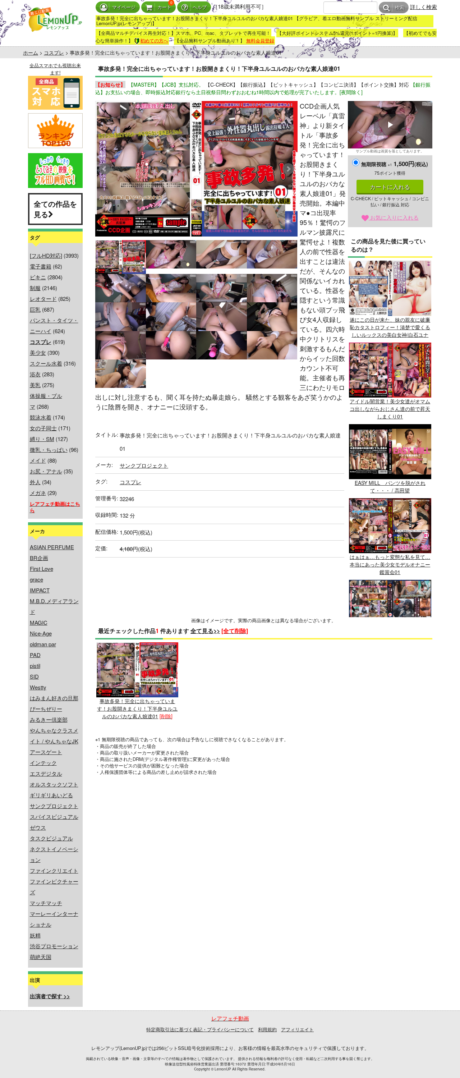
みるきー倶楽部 (49, 719)
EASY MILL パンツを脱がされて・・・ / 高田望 (390, 486)
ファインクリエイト (54, 870)
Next (288, 169)
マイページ (123, 7)
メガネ (38, 492)
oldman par (43, 644)
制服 (35, 288)
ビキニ (38, 277)
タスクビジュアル (51, 838)
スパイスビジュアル (54, 816)
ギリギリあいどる (51, 795)
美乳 (35, 385)
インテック (43, 762)
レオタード (43, 298)
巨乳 (35, 309)
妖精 (35, 935)
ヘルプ (200, 7)
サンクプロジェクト (54, 805)
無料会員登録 (260, 40)
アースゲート (46, 752)
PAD (35, 655)
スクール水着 (46, 363)
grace (36, 579)
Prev (104, 169)
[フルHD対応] (46, 255)
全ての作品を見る (55, 208)
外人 (35, 482)
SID (34, 676)
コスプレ (54, 52)
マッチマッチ (46, 903)
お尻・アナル (46, 471)
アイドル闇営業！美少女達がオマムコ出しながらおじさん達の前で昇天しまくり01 (390, 409)
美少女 (38, 352)
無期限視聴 (376, 164)
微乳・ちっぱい (49, 449)
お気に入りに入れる (394, 217)
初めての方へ (154, 40)
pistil (35, 665)
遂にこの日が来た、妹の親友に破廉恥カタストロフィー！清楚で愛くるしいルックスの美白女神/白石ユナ (390, 327)
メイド (38, 460)
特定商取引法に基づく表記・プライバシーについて (200, 1029)
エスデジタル (46, 773)
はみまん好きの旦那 (54, 698)
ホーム (30, 52)
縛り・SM (42, 438)
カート (164, 7)
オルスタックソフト (54, 784)
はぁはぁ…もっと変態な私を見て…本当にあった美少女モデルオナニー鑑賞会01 (390, 564)
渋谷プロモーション (54, 946)
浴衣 (35, 374)
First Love (41, 568)
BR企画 (39, 557)
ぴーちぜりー (46, 708)
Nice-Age (41, 633)
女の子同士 (43, 428)
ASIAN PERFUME (52, 547)
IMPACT (40, 590)
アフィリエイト (297, 1029)
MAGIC (38, 622)
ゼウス (38, 827)
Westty (38, 687)
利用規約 (267, 1029)
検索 (399, 7)
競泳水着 (40, 417)
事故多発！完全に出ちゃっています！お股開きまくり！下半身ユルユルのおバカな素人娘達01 (137, 708)
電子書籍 (40, 266)
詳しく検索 (423, 6)
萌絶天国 (40, 956)
